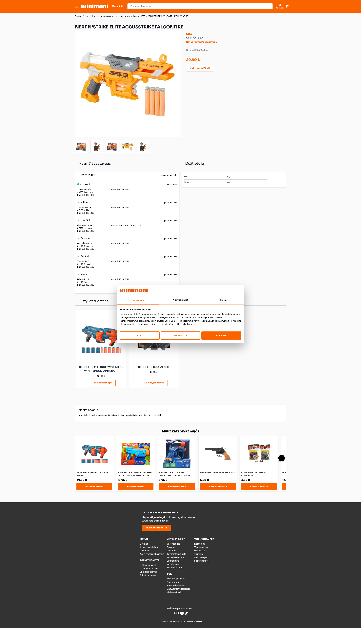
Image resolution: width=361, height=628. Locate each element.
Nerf (189, 33)
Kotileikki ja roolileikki (101, 16)
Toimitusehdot (201, 547)
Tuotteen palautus (176, 578)
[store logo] (94, 6)
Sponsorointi (173, 561)
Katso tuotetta (94, 486)
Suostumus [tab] (138, 300)
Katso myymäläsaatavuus (201, 41)
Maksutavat (200, 550)
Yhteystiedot (173, 544)
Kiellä (140, 335)
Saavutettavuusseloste (178, 589)
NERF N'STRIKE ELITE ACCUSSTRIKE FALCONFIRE (164, 16)
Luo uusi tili (156, 415)
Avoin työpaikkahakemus (152, 554)
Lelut (87, 16)
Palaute (171, 547)
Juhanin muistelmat (149, 547)
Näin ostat (199, 544)
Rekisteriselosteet (176, 585)
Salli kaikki (221, 335)
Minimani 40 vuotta (149, 568)
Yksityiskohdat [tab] (180, 300)
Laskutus (171, 550)
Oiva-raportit (173, 582)
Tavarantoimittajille (176, 554)
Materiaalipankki (175, 592)
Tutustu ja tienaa (148, 575)
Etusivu (78, 16)
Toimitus (198, 554)
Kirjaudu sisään (139, 415)
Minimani (144, 544)
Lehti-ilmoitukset (148, 565)
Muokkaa (178, 335)
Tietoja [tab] (223, 300)
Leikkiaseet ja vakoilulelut (125, 16)
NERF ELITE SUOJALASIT (154, 367)
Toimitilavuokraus (175, 557)
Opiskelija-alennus (148, 572)
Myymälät (145, 550)
